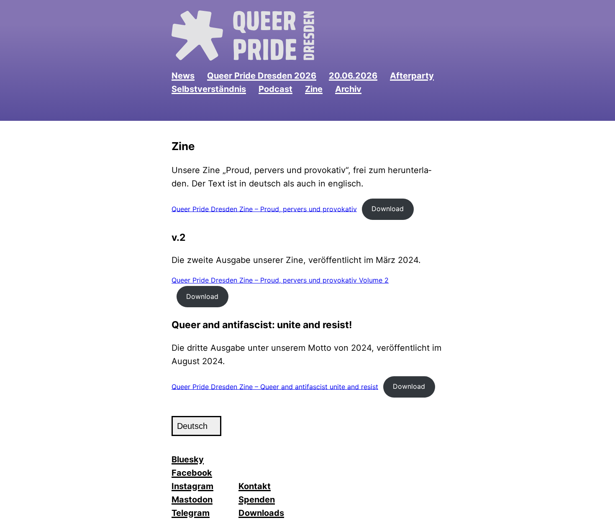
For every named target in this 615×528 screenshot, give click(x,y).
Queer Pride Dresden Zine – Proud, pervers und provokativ (264, 208)
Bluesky (188, 459)
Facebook (192, 473)
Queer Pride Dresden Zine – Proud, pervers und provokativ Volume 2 (280, 280)
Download (388, 208)
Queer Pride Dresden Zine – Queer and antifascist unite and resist (275, 386)
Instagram (192, 486)
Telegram (191, 513)
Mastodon (192, 500)
